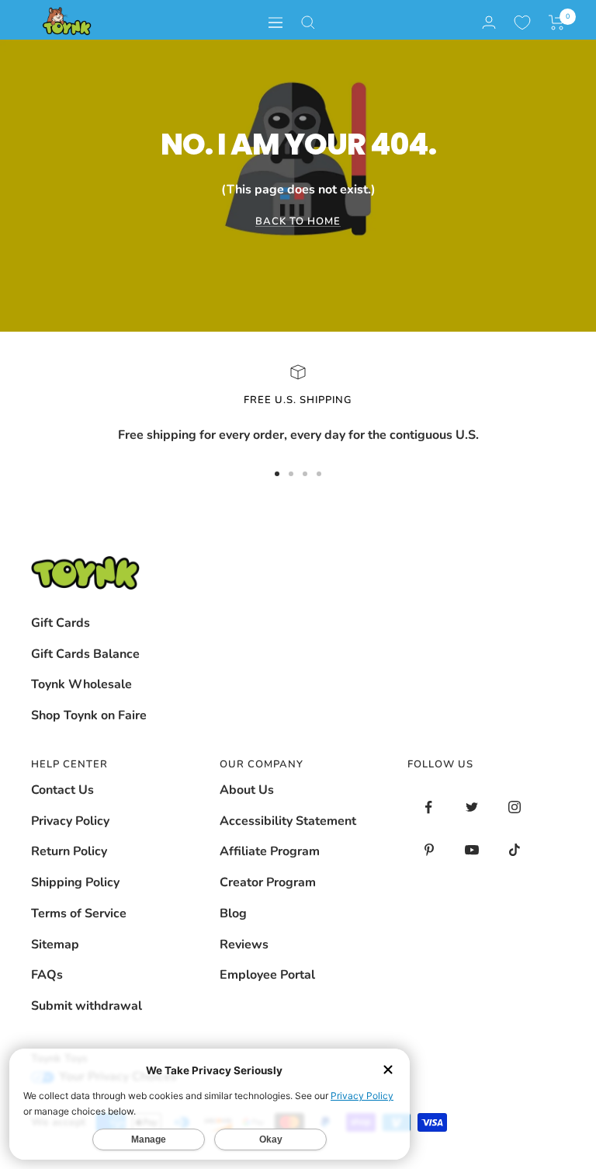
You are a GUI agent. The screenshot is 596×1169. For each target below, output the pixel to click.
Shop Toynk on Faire (89, 715)
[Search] (308, 23)
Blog (233, 913)
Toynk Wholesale (81, 684)
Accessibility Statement (288, 821)
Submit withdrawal (86, 1005)
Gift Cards (60, 622)
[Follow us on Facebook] (428, 807)
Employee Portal (267, 974)
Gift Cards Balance (85, 654)
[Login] (489, 22)
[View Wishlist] (522, 22)
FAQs (47, 974)
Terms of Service (78, 913)
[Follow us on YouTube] (471, 850)
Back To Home (298, 221)
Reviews (244, 944)
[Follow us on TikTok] (514, 850)
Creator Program (268, 882)
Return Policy (69, 851)
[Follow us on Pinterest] (428, 850)
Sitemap (55, 944)
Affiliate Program (270, 851)
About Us (247, 789)
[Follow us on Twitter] (471, 807)
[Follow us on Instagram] (514, 807)
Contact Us (62, 789)
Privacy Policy (70, 821)
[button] (557, 22)
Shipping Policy (75, 882)
